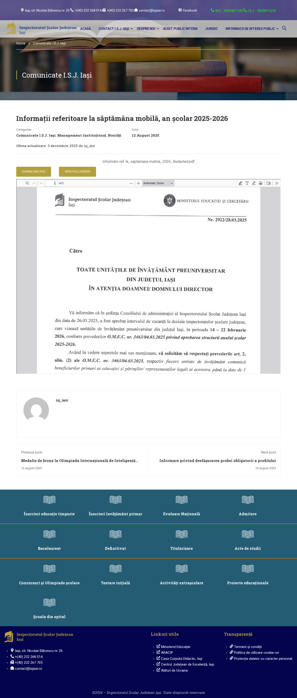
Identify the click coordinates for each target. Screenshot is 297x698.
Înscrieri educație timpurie (49, 513)
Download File (33, 171)
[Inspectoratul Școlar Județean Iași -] (42, 28)
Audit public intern (180, 29)
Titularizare (181, 548)
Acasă (85, 29)
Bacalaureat (49, 548)
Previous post (31, 452)
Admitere (248, 513)
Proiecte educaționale (247, 582)
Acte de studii (248, 548)
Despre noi (146, 29)
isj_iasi (62, 400)
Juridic (211, 29)
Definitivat (115, 548)
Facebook (190, 10)
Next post (268, 452)
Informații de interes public (250, 29)
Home (21, 43)
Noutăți (114, 135)
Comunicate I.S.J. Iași (49, 43)
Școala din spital (49, 616)
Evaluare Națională (181, 513)
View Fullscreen (77, 171)
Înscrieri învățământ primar (115, 513)
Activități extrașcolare (181, 582)
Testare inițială (115, 582)
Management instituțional (81, 135)
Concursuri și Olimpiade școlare (49, 582)
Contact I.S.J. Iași (114, 29)
